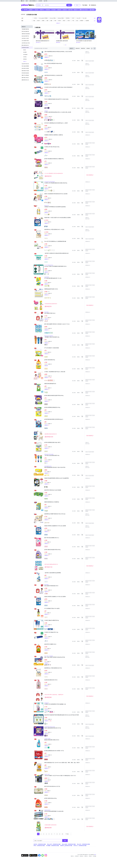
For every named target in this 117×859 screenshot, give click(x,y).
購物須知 (81, 856)
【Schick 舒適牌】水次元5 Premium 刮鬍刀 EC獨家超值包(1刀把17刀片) (60, 775)
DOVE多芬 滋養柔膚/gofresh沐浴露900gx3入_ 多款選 (56, 123)
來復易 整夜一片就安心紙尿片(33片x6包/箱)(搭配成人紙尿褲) (57, 217)
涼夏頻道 (59, 9)
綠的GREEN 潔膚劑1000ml (50, 644)
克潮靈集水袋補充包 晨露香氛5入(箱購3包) (53, 135)
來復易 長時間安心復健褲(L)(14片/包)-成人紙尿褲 (55, 596)
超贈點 (92, 9)
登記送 (36, 9)
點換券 (30, 9)
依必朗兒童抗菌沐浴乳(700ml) (50, 680)
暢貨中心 (42, 9)
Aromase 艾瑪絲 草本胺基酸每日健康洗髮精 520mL (55, 266)
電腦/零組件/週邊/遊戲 (26, 33)
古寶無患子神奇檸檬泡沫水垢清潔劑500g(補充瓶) (55, 206)
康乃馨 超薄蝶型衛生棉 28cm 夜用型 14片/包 (54, 750)
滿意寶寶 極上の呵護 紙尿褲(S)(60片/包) (53, 668)
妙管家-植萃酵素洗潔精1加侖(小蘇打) (52, 442)
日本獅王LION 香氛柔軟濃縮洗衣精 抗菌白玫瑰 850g (55, 183)
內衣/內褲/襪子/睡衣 (25, 40)
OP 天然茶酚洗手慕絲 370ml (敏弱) (52, 608)
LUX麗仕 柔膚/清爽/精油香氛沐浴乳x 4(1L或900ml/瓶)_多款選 (57, 112)
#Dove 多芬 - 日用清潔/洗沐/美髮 (53, 844)
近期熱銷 (88, 48)
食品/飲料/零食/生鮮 (25, 63)
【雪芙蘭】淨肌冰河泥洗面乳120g (51, 337)
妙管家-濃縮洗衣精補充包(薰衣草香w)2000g (53, 395)
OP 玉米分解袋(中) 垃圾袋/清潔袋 (51, 347)
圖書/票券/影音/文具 (25, 79)
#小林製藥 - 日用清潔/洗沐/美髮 (52, 845)
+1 (53, 190)
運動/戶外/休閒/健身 (25, 75)
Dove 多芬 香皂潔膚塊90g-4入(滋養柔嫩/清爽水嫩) (55, 241)
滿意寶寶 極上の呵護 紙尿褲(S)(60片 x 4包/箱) (54, 229)
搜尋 (65, 840)
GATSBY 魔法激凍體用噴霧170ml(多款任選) (53, 811)
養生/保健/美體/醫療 (25, 66)
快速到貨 (48, 9)
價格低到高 (78, 48)
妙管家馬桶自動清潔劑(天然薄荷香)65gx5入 (53, 419)
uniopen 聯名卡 (85, 9)
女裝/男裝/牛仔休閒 (25, 38)
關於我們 (77, 856)
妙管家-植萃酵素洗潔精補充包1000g (52, 407)
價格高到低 (83, 48)
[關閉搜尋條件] (42, 5)
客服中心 (72, 856)
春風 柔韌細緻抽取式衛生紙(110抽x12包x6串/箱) (54, 467)
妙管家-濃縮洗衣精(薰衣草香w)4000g (52, 549)
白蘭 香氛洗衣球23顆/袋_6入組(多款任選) (53, 75)
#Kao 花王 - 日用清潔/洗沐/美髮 (83, 844)
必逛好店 (65, 9)
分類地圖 (94, 856)
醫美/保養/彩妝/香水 (25, 45)
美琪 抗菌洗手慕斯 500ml (49, 313)
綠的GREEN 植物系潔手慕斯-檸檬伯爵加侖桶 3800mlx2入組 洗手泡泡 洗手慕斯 (61, 715)
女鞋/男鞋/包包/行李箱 (26, 42)
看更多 (75, 9)
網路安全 (86, 856)
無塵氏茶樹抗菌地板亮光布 (50, 383)
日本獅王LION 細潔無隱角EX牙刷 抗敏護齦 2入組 (55, 704)
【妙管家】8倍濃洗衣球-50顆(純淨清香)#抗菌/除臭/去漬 (56, 253)
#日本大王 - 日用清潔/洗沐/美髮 (80, 845)
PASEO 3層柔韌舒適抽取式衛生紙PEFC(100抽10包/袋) (56, 99)
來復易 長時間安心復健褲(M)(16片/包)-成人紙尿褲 (55, 525)
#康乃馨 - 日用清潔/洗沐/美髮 (66, 845)
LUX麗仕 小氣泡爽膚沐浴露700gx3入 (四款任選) (54, 371)
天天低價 (53, 9)
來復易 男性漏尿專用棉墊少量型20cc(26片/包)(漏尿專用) (56, 478)
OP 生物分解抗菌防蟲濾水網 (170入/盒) (52, 278)
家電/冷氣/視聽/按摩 (25, 31)
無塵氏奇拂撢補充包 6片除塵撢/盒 (51, 502)
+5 (53, 120)
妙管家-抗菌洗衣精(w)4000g (50, 798)
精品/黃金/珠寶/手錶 (25, 36)
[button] (34, 36)
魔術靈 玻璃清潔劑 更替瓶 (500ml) (51, 739)
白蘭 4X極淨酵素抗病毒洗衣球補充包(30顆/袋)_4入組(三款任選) (58, 51)
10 (62, 834)
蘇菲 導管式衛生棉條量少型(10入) (51, 537)
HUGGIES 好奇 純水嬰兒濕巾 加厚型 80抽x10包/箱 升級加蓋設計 (58, 87)
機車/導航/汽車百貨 (25, 77)
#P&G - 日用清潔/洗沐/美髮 (39, 845)
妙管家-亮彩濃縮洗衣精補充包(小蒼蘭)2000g (54, 158)
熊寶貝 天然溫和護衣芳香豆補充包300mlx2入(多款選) (55, 193)
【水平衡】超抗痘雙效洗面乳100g (51, 455)
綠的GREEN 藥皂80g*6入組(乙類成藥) (52, 490)
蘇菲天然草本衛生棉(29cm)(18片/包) (52, 786)
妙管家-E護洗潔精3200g (49, 359)
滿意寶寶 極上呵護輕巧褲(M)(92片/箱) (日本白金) (54, 514)
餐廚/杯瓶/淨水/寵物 (25, 70)
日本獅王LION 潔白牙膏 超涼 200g (51, 146)
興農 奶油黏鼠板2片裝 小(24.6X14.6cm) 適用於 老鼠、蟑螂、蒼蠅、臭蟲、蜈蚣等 (62, 762)
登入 (77, 5)
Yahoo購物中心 (27, 5)
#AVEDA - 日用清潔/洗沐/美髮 (40, 844)
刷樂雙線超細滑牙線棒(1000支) (51, 289)
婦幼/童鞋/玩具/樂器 (25, 68)
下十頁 (67, 834)
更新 (95, 854)
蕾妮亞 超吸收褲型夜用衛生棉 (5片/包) (52, 728)
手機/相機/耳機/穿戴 (25, 29)
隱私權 (90, 856)
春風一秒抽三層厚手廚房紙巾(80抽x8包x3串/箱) (54, 657)
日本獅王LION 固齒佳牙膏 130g (51, 632)
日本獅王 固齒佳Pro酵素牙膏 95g (51, 620)
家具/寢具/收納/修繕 (25, 73)
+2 (53, 131)
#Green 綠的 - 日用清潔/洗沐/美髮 (69, 844)
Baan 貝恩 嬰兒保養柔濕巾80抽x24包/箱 (53, 63)
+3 (53, 60)
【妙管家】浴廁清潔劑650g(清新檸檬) (52, 572)
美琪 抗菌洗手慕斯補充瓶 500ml (51, 585)
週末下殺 (70, 9)
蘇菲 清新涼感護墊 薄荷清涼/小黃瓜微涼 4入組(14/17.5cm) (57, 324)
